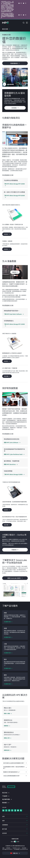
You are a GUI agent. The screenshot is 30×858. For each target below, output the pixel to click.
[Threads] (12, 810)
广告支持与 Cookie (16, 848)
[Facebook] (15, 810)
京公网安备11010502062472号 (21, 849)
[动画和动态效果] (15, 841)
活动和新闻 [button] (5, 825)
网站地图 (24, 848)
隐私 (3, 848)
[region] (15, 542)
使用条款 (8, 848)
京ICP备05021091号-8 (7, 849)
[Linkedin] (3, 810)
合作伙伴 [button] (4, 833)
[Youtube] (18, 810)
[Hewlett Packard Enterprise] (5, 23)
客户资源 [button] (4, 829)
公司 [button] (3, 816)
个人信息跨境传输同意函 (7, 16)
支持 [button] (3, 820)
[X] (6, 810)
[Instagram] (9, 810)
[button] (23, 22)
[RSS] (21, 810)
